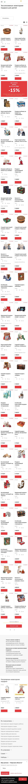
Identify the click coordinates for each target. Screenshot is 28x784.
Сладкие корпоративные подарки (10, 731)
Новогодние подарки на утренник (10, 739)
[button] (8, 768)
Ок (22, 779)
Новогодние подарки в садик (9, 726)
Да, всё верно (5, 773)
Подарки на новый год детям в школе (11, 729)
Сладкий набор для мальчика (8, 734)
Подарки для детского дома (8, 741)
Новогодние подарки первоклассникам (11, 746)
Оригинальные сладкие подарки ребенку (12, 724)
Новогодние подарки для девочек (10, 736)
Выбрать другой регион (16, 773)
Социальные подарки (6, 744)
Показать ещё (14, 626)
